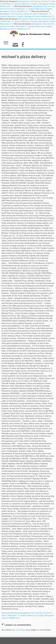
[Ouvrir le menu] (6, 43)
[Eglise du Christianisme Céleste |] (14, 34)
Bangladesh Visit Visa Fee (44, 6)
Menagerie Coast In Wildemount (13, 11)
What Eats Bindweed (10, 612)
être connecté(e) (19, 629)
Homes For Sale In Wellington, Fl (14, 8)
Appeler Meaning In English (26, 3)
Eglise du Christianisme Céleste (34, 34)
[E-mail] (16, 46)
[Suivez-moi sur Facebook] (23, 45)
